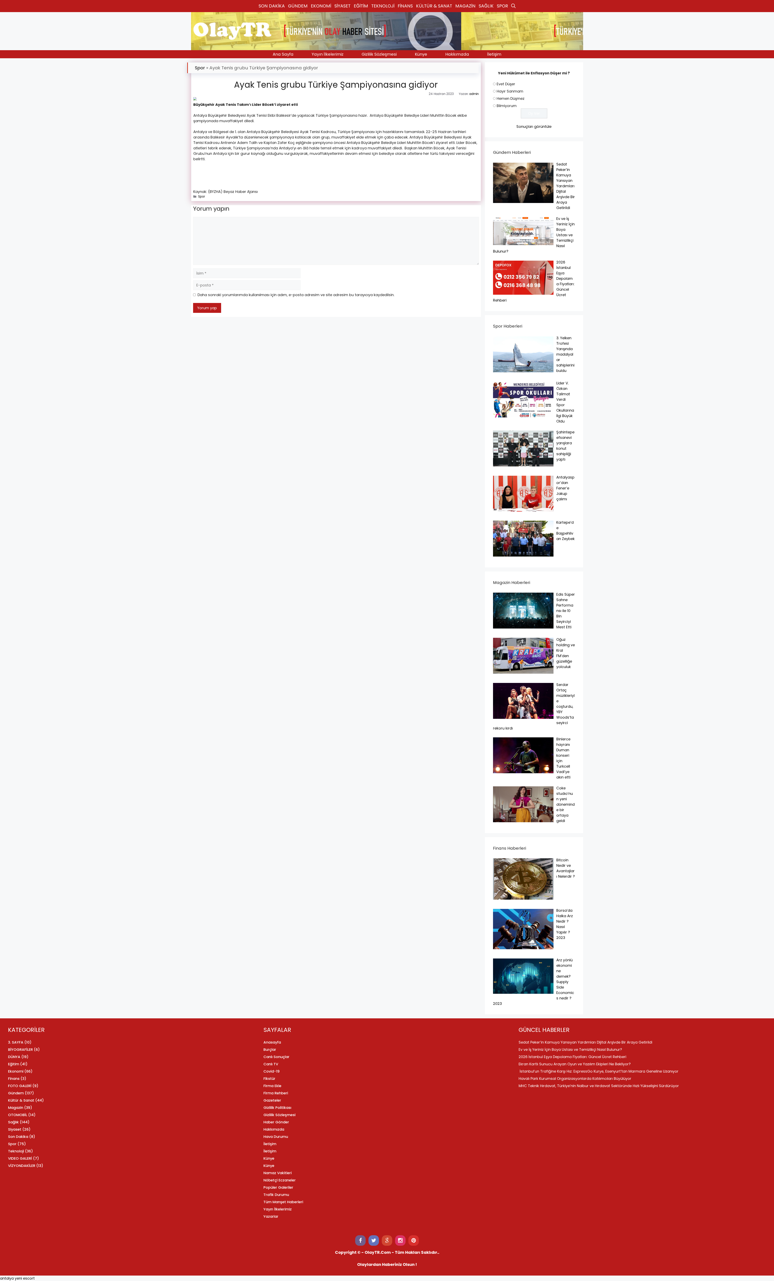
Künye (421, 54)
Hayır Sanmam (510, 91)
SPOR (502, 6)
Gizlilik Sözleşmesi (379, 54)
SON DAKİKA (272, 6)
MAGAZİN (465, 6)
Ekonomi (15, 1071)
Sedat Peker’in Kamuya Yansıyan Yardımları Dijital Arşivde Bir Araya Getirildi (585, 1042)
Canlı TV (270, 1064)
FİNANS (405, 6)
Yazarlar (270, 1216)
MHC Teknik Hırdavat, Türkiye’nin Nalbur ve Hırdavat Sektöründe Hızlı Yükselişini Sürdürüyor (599, 1085)
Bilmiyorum (507, 105)
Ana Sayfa (283, 54)
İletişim (494, 54)
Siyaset (14, 1129)
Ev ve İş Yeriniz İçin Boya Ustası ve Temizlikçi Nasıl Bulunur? (570, 1049)
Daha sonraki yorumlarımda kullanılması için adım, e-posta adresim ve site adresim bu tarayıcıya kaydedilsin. (296, 294)
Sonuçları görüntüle (533, 126)
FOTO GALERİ (19, 1085)
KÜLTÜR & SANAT (434, 6)
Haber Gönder (276, 1122)
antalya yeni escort (17, 1278)
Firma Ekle (272, 1085)
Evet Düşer (506, 83)
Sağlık (13, 1122)
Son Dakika (18, 1136)
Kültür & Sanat (21, 1100)
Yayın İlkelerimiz (327, 54)
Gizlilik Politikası (277, 1107)
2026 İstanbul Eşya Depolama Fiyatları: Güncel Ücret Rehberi (572, 1056)
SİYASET (342, 6)
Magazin (15, 1107)
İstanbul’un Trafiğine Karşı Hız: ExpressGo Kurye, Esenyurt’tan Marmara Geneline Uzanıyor (598, 1071)
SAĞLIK (486, 6)
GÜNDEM (298, 6)
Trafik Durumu (276, 1194)
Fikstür (269, 1078)
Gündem (16, 1093)
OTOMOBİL (17, 1114)
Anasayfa (272, 1042)
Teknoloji (16, 1151)
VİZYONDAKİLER (21, 1165)
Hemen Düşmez (510, 98)
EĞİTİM (361, 6)
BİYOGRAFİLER (20, 1049)
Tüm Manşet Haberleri (283, 1201)
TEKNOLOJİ (382, 6)
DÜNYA (14, 1056)
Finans (14, 1078)
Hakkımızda (457, 54)
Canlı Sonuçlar (276, 1056)
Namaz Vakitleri (277, 1172)
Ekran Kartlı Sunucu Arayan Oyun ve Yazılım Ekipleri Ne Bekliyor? (575, 1064)
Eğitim (13, 1064)
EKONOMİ (321, 6)
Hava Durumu (275, 1136)
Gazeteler (272, 1100)
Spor (200, 68)
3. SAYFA (15, 1042)
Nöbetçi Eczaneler (279, 1180)
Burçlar (269, 1049)
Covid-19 (271, 1071)
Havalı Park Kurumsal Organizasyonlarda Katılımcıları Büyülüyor (575, 1078)
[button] (513, 6)
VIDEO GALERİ (20, 1158)
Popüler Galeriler (278, 1187)
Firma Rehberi (275, 1093)
